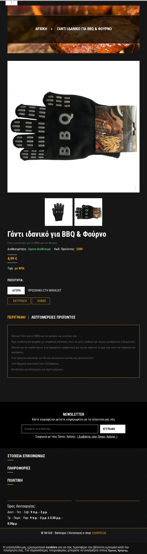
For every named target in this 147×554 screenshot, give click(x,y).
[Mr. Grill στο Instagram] (137, 507)
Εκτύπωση (20, 301)
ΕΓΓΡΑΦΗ (109, 429)
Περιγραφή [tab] (16, 317)
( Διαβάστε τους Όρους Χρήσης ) (97, 436)
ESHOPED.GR (99, 533)
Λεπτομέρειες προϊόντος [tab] (53, 317)
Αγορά (16, 290)
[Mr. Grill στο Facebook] (125, 507)
